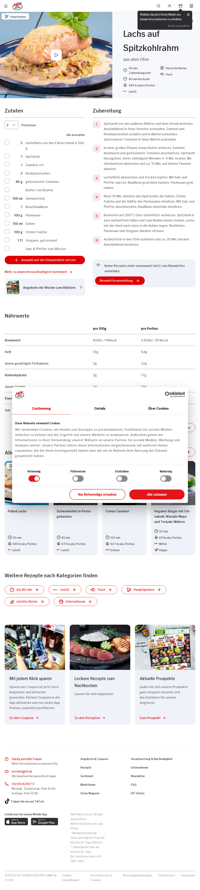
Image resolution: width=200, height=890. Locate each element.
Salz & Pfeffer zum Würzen (46, 248)
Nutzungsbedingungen (137, 875)
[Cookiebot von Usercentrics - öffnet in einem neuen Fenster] (168, 394)
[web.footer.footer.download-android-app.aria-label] (44, 821)
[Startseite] (17, 6)
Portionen (28, 125)
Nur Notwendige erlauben (97, 494)
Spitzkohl (33, 156)
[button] (45, 271)
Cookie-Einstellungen (70, 877)
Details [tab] (100, 408)
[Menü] (6, 6)
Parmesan (33, 215)
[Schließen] (188, 14)
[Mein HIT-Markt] (180, 6)
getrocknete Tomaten (43, 181)
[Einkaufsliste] (191, 6)
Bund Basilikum (37, 206)
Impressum (188, 875)
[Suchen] (158, 6)
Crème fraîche (37, 231)
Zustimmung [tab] (41, 408)
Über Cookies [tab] (158, 408)
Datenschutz (166, 875)
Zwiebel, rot (35, 164)
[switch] (78, 478)
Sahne (30, 223)
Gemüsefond (36, 198)
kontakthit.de (22, 771)
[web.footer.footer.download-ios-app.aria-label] (16, 821)
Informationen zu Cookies (101, 877)
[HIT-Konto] (169, 6)
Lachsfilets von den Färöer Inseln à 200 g (55, 145)
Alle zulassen (157, 494)
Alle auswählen (75, 134)
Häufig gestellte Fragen (27, 758)
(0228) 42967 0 (23, 783)
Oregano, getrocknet (42, 240)
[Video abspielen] (56, 55)
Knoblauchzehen (38, 173)
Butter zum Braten (39, 190)
